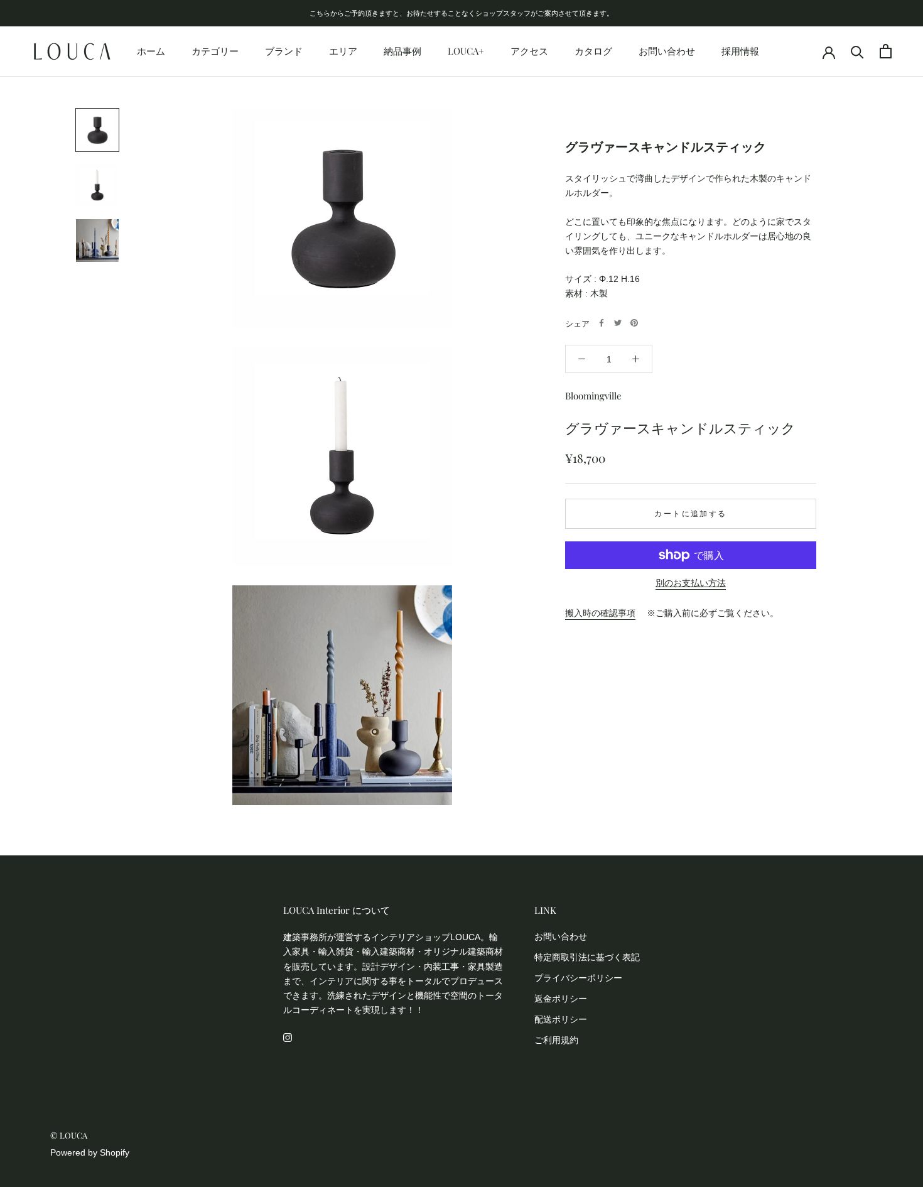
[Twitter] (618, 323)
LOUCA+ (466, 51)
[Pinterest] (634, 323)
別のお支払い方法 (691, 583)
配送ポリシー (560, 1019)
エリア (343, 51)
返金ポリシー (560, 999)
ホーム (151, 51)
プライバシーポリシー (578, 978)
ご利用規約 (556, 1040)
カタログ (593, 51)
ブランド (284, 51)
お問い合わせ (667, 51)
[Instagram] (287, 1037)
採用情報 (740, 51)
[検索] (857, 51)
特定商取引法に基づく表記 (587, 957)
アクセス (529, 51)
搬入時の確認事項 (600, 612)
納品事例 (402, 51)
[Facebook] (601, 323)
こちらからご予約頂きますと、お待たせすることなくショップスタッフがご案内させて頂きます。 (461, 13)
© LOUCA (68, 1135)
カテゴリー (215, 51)
